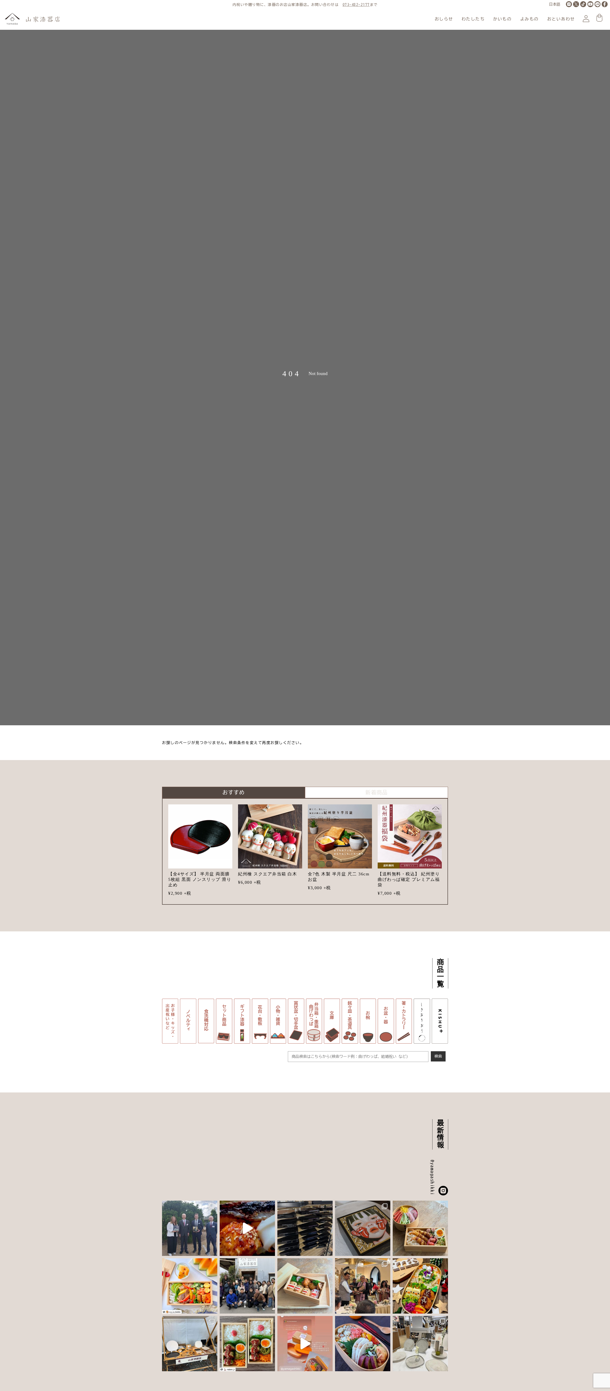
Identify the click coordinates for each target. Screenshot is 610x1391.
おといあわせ (561, 19)
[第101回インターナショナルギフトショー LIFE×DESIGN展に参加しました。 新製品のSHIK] (420, 1343)
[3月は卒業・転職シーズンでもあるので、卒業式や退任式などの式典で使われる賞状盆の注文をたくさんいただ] (305, 1228)
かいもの (502, 19)
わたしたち (473, 19)
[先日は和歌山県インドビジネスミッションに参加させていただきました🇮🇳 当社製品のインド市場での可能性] (362, 1286)
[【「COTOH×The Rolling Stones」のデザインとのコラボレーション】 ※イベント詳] (362, 1228)
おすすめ (233, 792)
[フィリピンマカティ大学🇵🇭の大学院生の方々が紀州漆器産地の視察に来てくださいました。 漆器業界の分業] (247, 1286)
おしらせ (444, 19)
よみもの (529, 19)
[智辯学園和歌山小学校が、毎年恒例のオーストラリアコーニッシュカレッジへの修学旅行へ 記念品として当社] (189, 1228)
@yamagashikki (432, 1177)
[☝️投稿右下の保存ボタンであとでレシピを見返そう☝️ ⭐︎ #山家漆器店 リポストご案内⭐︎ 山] (420, 1228)
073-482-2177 (356, 4)
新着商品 (376, 792)
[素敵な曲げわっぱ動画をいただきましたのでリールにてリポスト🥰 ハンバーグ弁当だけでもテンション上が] (305, 1343)
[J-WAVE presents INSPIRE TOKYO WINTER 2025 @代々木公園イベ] (189, 1343)
